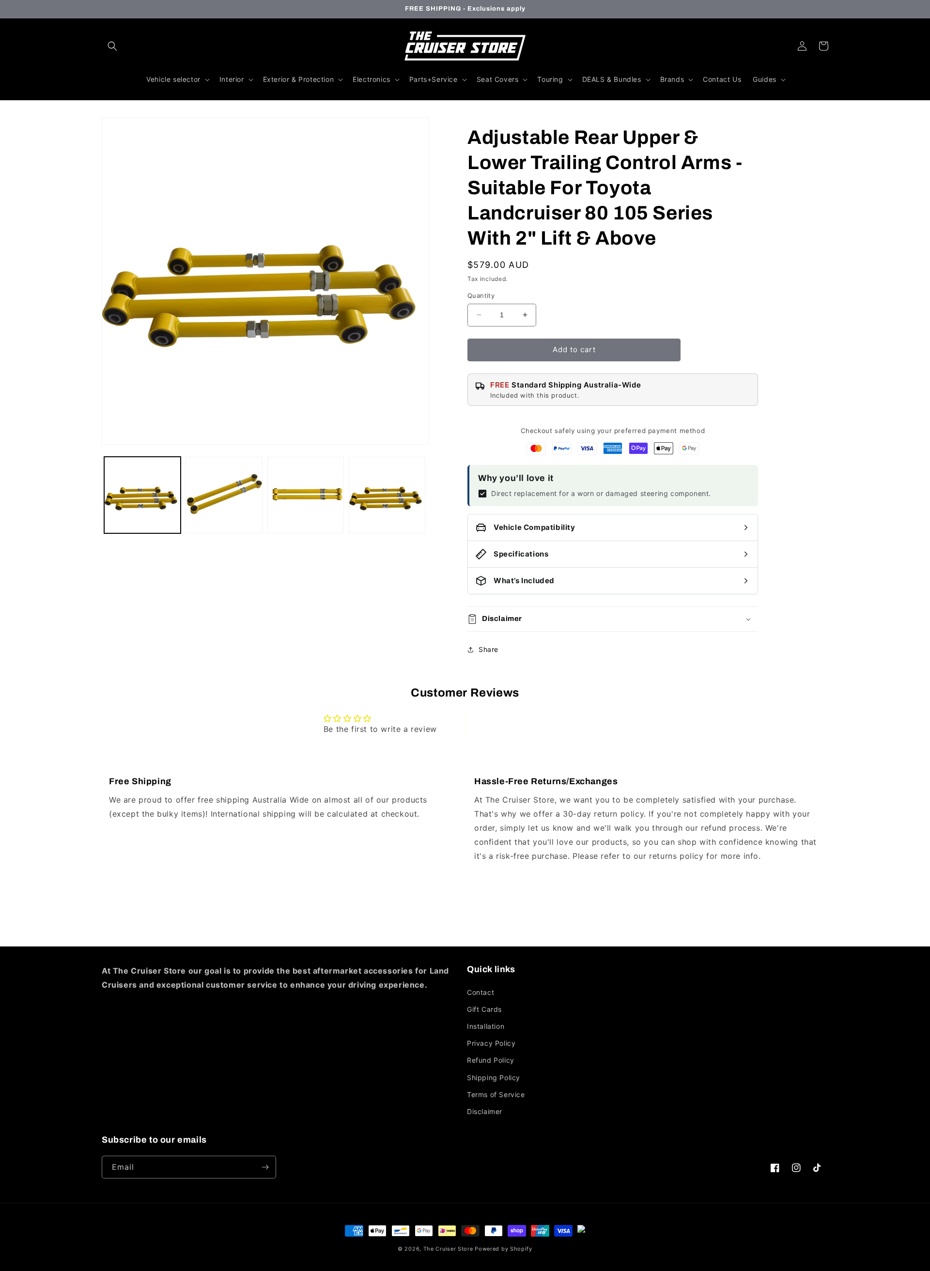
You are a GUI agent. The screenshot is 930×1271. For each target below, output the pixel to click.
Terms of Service (496, 1094)
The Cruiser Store (448, 1248)
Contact (480, 992)
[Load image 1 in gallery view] (142, 495)
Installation (485, 1026)
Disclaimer (484, 1111)
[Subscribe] (265, 1167)
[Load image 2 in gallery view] (224, 495)
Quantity (481, 295)
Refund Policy (490, 1060)
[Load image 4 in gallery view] (387, 495)
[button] (112, 46)
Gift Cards (484, 1009)
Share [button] (488, 649)
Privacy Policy (491, 1043)
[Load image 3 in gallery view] (305, 495)
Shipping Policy (493, 1077)
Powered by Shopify (503, 1248)
